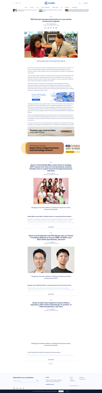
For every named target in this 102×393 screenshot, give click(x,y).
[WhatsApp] (56, 28)
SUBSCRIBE (85, 3)
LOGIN (79, 3)
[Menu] (14, 3)
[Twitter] (51, 28)
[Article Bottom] (51, 131)
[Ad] (51, 148)
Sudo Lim (53, 173)
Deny (67, 391)
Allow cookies (61, 391)
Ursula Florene (53, 23)
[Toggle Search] (20, 3)
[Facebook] (48, 28)
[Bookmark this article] (58, 25)
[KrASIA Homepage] (50, 3)
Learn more (55, 391)
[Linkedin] (53, 28)
